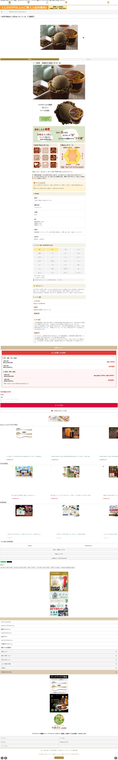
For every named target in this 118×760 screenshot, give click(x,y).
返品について (58, 554)
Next (83, 38)
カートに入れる (59, 405)
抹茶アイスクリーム (5, 629)
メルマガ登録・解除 (73, 750)
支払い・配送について (58, 549)
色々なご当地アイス (32, 567)
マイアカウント (3, 738)
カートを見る (62, 738)
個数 (2, 397)
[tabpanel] (59, 37)
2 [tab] (59, 55)
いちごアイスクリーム (6, 632)
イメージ (88, 59)
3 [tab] (60, 55)
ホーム (42, 750)
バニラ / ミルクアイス (6, 621)
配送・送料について (55, 750)
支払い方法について (47, 750)
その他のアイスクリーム (6, 643)
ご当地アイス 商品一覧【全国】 (7, 567)
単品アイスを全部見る (56, 567)
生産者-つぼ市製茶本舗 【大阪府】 (68, 567)
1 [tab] (57, 55)
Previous (34, 38)
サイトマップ (67, 750)
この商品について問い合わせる (58, 558)
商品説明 (29, 59)
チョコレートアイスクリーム (7, 625)
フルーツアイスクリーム (6, 640)
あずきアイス (4, 636)
